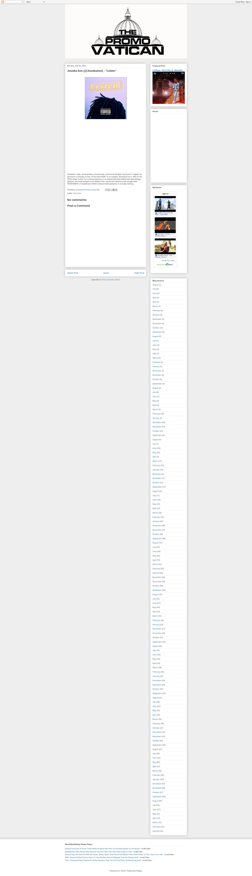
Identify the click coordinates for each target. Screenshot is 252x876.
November (157, 323)
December (157, 319)
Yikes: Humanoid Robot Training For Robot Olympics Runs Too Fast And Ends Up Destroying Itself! (103, 860)
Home (106, 273)
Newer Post (72, 273)
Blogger (139, 871)
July (154, 289)
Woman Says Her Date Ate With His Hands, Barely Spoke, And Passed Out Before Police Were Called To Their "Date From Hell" (114, 855)
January (156, 315)
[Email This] (106, 189)
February (156, 310)
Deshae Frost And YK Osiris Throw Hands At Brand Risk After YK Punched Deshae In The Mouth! (102, 849)
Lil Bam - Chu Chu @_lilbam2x (168, 70)
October (156, 328)
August (155, 285)
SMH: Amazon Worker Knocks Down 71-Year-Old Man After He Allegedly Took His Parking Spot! (101, 857)
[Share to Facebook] (113, 189)
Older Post (139, 273)
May (154, 298)
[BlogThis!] (108, 189)
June (155, 293)
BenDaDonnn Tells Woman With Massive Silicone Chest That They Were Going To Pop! (98, 852)
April (154, 302)
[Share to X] (111, 189)
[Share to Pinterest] (116, 189)
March (155, 306)
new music (77, 193)
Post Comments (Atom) (111, 280)
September (157, 332)
